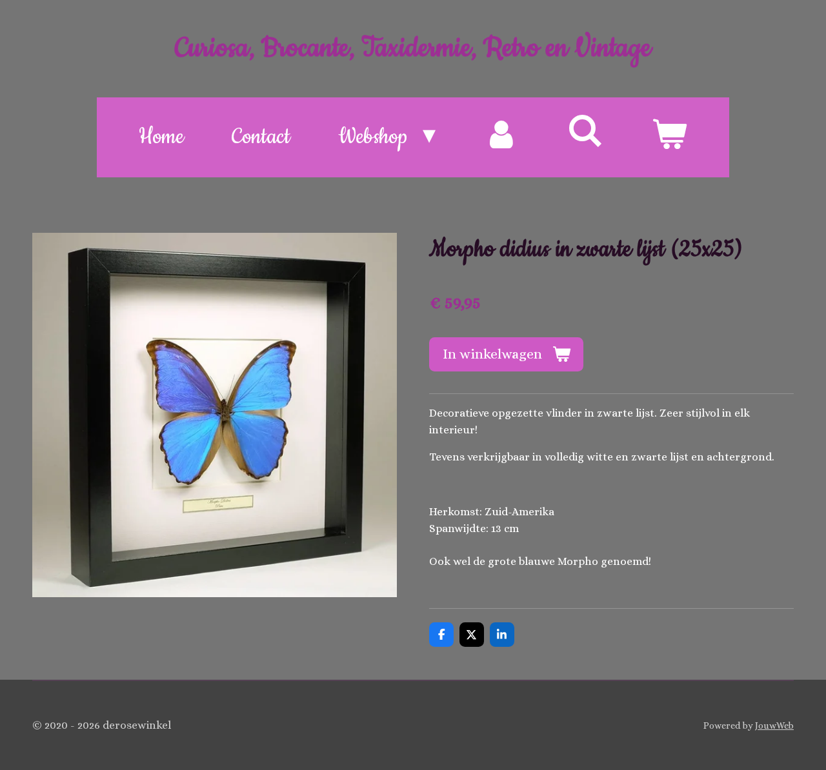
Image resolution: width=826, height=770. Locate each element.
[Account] (501, 137)
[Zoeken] (585, 133)
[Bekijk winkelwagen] (669, 137)
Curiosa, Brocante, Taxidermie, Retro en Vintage (413, 48)
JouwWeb (774, 725)
